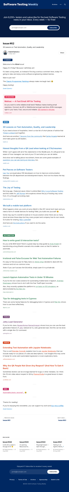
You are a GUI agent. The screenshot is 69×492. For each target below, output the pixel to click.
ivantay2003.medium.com (10, 181)
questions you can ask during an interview (19, 160)
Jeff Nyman (20, 193)
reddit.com (6, 163)
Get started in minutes (46, 110)
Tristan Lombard (9, 133)
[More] (60, 4)
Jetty (21, 328)
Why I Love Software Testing (52, 191)
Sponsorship (43, 479)
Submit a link (55, 479)
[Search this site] (65, 4)
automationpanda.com (9, 252)
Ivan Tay (6, 173)
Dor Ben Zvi (20, 289)
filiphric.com (6, 307)
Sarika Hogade (51, 136)
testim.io (5, 142)
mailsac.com (8, 112)
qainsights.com (7, 333)
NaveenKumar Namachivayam (28, 325)
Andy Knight (54, 244)
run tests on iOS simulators (45, 286)
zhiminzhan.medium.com (10, 270)
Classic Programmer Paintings (17, 81)
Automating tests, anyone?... (13, 392)
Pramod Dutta (39, 374)
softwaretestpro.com (9, 359)
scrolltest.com (7, 379)
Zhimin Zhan (39, 262)
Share (62, 53)
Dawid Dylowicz (13, 52)
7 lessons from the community (30, 136)
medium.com (6, 226)
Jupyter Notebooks (49, 351)
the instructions (19, 223)
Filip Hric (57, 302)
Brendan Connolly (19, 351)
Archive (54, 4)
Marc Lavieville (24, 220)
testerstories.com (8, 199)
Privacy (12, 479)
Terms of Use (22, 479)
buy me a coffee (57, 406)
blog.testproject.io (8, 292)
